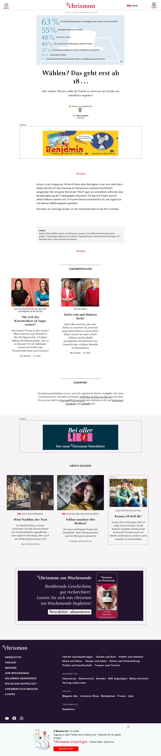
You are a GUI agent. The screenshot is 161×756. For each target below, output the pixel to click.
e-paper (10, 694)
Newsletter (13, 657)
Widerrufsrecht (139, 678)
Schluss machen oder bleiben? (82, 514)
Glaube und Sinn (106, 656)
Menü (6, 8)
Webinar (11, 667)
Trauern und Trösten (107, 665)
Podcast (10, 662)
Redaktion (68, 709)
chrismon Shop (89, 696)
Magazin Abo (70, 696)
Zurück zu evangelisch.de (82, 106)
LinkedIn (86, 403)
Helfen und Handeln (131, 656)
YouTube (7, 718)
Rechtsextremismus (32, 514)
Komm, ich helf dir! (128, 516)
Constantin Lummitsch (77, 541)
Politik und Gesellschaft (77, 665)
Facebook (71, 403)
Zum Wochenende (17, 673)
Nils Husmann (82, 116)
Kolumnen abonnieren (20, 678)
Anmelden (153, 6)
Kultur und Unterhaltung (125, 661)
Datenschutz (86, 678)
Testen (132, 6)
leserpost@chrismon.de (72, 400)
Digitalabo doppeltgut (21, 683)
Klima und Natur (72, 661)
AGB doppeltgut (117, 678)
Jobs (131, 696)
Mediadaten (108, 696)
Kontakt (101, 678)
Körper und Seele (96, 661)
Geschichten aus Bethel (128, 510)
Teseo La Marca (26, 544)
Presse (121, 696)
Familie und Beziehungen (77, 656)
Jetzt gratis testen (66, 749)
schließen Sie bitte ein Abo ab (95, 397)
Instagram (117, 400)
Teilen (79, 174)
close (128, 726)
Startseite (67, 12)
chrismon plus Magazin (21, 689)
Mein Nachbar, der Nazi (30, 519)
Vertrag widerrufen (74, 682)
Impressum (69, 678)
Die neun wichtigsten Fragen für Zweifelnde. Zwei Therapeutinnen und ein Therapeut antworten (80, 533)
